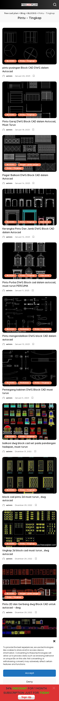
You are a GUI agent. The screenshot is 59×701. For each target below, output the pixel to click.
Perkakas (24, 329)
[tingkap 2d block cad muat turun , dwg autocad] (29, 529)
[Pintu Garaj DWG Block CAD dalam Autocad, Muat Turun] (29, 100)
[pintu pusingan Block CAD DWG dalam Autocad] (29, 46)
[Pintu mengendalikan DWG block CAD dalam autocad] (29, 314)
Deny (29, 681)
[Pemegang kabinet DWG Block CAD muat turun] (29, 368)
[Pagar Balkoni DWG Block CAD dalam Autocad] (29, 153)
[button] (54, 641)
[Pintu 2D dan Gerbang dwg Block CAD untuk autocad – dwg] (29, 582)
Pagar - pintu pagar (29, 165)
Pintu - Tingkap (27, 61)
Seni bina (44, 222)
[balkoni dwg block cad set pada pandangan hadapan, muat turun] (29, 421)
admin (9, 76)
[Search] (55, 4)
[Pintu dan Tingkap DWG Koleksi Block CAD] (29, 636)
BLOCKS (10, 61)
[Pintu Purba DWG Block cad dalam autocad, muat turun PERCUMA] (29, 260)
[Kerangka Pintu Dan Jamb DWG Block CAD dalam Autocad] (29, 207)
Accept (29, 672)
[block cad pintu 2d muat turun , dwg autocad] (29, 475)
